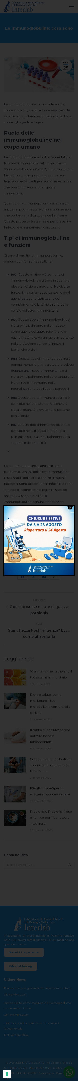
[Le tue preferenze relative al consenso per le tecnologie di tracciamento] (7, 1074)
